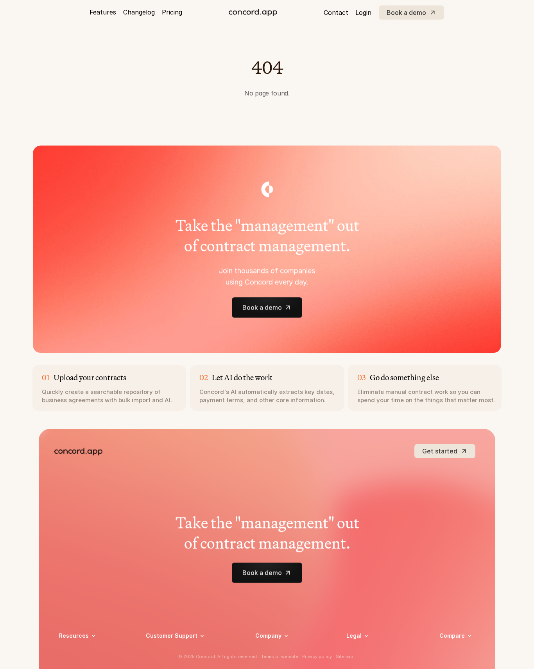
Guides (68, 660)
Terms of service (368, 660)
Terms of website (279, 656)
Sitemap (344, 656)
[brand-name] (253, 12)
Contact (336, 12)
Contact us (269, 660)
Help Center (161, 650)
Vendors (450, 647)
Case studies (75, 650)
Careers (265, 650)
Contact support (168, 660)
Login (363, 12)
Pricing (172, 12)
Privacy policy (364, 650)
